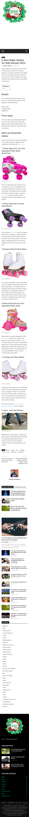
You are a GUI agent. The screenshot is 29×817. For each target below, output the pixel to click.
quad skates (22, 450)
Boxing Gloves (6, 630)
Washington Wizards (8, 704)
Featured (5, 642)
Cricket (4, 635)
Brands (7, 450)
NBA (4, 673)
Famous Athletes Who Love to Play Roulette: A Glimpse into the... (19, 599)
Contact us (25, 802)
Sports (7, 55)
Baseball (5, 626)
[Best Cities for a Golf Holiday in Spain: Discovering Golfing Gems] (6, 591)
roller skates (5, 338)
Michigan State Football (9, 668)
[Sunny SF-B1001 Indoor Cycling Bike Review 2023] (6, 766)
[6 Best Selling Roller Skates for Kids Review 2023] (6, 751)
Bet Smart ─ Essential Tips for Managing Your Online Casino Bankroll (19, 615)
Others (4, 680)
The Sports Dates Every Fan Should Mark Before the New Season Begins (17, 493)
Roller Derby (13, 452)
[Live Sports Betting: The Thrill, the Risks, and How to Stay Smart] (6, 576)
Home (3, 55)
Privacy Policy (18, 802)
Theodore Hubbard (7, 65)
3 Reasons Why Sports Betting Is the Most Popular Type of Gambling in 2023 (21, 461)
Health (4, 664)
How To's (5, 666)
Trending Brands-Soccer (9, 699)
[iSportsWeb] (14, 12)
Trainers (5, 697)
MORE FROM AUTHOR (20, 487)
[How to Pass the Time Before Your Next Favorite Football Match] (6, 508)
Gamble (5, 656)
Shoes (4, 687)
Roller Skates (20, 452)
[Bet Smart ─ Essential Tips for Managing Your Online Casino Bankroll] (6, 615)
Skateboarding (6, 690)
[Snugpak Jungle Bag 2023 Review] (6, 759)
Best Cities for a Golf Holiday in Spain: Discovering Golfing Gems (18, 591)
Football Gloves (7, 647)
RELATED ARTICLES (8, 487)
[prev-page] (3, 514)
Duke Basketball (7, 640)
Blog (4, 628)
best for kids (21, 144)
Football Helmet (7, 649)
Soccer (4, 692)
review (7, 452)
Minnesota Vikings (7, 671)
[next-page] (5, 514)
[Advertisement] (14, 36)
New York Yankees (7, 675)
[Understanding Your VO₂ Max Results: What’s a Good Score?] (6, 569)
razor (3, 452)
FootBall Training (7, 654)
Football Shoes (6, 652)
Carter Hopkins (5, 542)
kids (17, 450)
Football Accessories (8, 645)
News (4, 678)
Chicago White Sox (7, 633)
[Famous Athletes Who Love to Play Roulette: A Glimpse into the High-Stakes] (6, 599)
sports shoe (13, 232)
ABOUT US (4, 802)
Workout (5, 706)
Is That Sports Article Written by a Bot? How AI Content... (14, 539)
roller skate (5, 195)
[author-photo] (14, 477)
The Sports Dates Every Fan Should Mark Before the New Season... (18, 552)
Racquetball (6, 685)
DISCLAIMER (11, 802)
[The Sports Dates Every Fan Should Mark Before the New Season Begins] (6, 493)
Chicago (12, 450)
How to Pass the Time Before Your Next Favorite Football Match (18, 508)
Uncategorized (6, 701)
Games (4, 659)
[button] (2, 51)
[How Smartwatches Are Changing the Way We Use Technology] (6, 561)
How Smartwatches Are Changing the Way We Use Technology (17, 560)
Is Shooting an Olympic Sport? (19, 582)
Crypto (4, 637)
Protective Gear (7, 683)
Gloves (4, 661)
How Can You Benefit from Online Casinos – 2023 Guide (8, 460)
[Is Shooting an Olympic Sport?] (6, 500)
